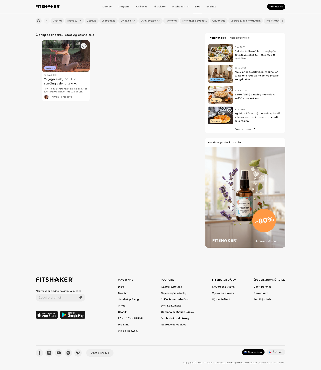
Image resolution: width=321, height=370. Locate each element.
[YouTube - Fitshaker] (58, 353)
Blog (197, 6)
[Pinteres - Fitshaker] (78, 353)
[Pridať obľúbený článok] (229, 48)
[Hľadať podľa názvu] (39, 21)
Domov (107, 6)
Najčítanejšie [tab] (218, 38)
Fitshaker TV (180, 6)
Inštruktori (159, 6)
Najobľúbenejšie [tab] (240, 38)
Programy (124, 6)
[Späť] (47, 21)
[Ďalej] (282, 21)
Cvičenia (141, 6)
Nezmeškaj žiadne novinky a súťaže (58, 291)
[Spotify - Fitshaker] (68, 353)
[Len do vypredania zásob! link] (245, 197)
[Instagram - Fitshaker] (49, 353)
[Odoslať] (80, 297)
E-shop (211, 6)
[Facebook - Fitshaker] (39, 353)
